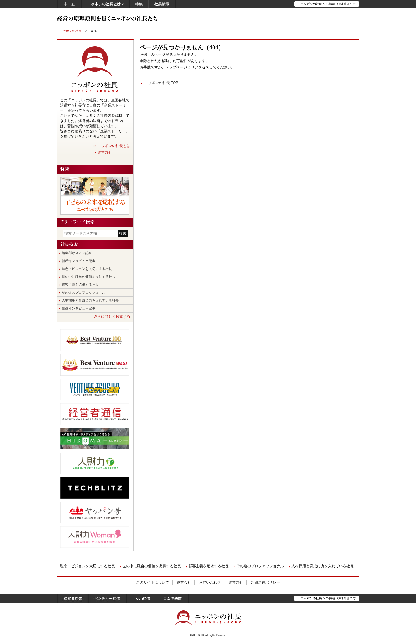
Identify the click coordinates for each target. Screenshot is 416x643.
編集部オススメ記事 (77, 253)
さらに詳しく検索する (112, 316)
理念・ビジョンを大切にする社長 (87, 269)
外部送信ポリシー (265, 582)
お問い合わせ (210, 582)
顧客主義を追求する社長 (80, 284)
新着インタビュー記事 (78, 261)
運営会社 (184, 582)
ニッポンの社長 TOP (161, 83)
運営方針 (104, 152)
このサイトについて (152, 582)
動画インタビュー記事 (78, 308)
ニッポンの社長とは (113, 146)
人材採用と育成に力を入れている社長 (90, 300)
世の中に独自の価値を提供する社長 (88, 276)
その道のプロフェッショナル (83, 292)
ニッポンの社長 (70, 31)
